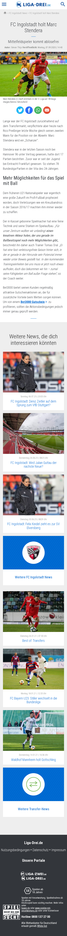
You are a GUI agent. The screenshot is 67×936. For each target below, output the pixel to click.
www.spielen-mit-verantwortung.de (36, 909)
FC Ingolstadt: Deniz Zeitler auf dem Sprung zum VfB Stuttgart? (33, 403)
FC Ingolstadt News (18, 13)
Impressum (58, 850)
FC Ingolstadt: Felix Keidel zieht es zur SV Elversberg (33, 526)
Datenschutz (41, 850)
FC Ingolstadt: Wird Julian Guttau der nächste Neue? (34, 465)
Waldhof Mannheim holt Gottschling (33, 760)
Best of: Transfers (33, 641)
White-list (42, 925)
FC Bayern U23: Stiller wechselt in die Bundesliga (33, 700)
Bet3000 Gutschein (33, 302)
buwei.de (25, 908)
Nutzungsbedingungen (15, 850)
